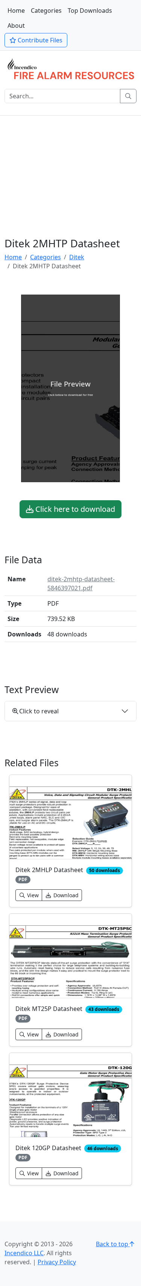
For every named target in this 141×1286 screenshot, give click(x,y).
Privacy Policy (57, 1262)
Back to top (113, 1244)
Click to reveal (39, 711)
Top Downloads (90, 10)
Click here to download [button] (74, 509)
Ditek (76, 257)
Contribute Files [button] (39, 40)
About (16, 25)
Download (65, 895)
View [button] (32, 895)
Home (16, 10)
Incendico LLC (24, 1253)
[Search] (128, 96)
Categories (46, 10)
